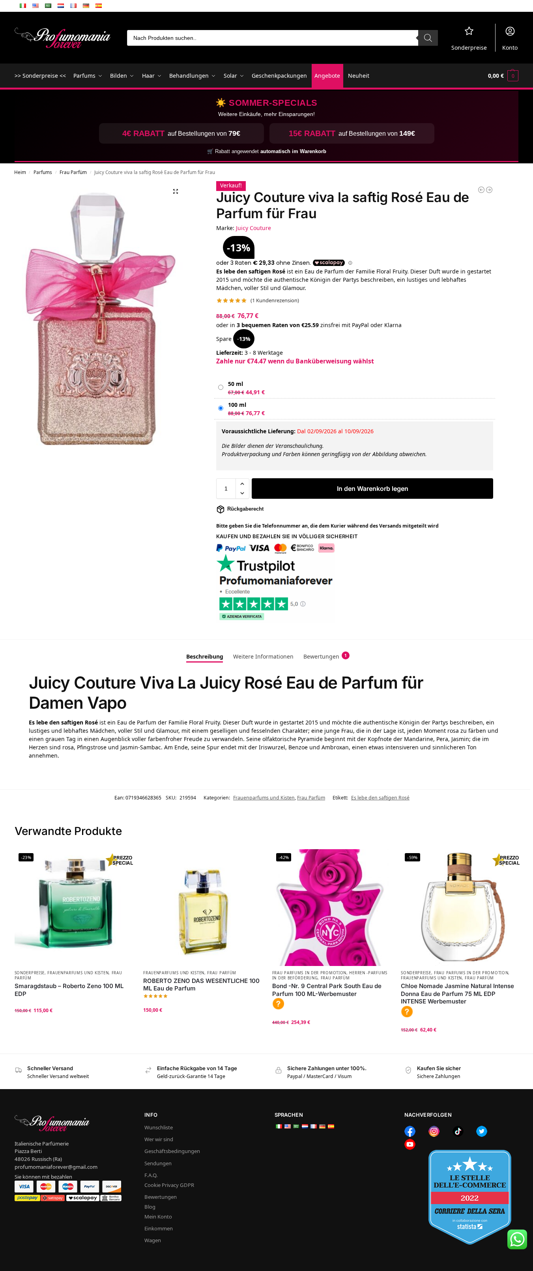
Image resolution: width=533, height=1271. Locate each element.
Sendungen (158, 1163)
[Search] (428, 38)
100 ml (237, 404)
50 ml (235, 383)
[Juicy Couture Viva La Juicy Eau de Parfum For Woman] (489, 190)
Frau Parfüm (73, 172)
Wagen (152, 1240)
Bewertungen (160, 1196)
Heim (20, 172)
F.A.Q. (151, 1175)
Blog (149, 1206)
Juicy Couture (253, 228)
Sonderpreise (469, 47)
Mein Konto (158, 1216)
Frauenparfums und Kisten (264, 797)
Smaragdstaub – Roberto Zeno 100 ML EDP (69, 990)
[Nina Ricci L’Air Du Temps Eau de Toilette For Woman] (481, 190)
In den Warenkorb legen (372, 488)
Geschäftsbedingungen (172, 1151)
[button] (503, 76)
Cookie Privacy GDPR (169, 1185)
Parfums (43, 172)
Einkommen (158, 1228)
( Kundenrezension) (275, 300)
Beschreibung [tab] (204, 656)
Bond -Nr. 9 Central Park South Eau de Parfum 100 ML (327, 990)
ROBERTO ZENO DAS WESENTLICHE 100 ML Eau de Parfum (201, 984)
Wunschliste (158, 1127)
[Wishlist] (119, 861)
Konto (510, 47)
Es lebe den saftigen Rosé (380, 797)
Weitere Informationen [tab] (263, 656)
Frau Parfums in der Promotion (309, 972)
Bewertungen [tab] (325, 656)
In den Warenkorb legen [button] (72, 1025)
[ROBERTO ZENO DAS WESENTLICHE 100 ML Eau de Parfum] (201, 907)
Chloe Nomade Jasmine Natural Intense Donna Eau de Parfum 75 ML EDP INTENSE (457, 993)
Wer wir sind (158, 1139)
